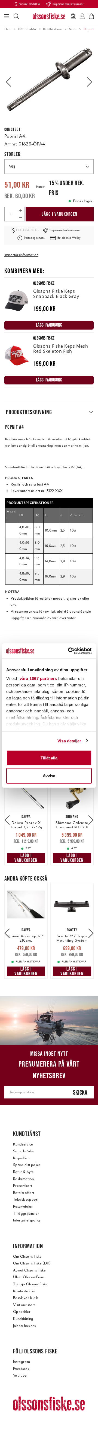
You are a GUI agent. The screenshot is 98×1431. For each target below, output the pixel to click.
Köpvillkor (21, 1158)
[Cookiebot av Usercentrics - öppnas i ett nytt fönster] (69, 650)
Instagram (21, 1361)
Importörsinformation (21, 255)
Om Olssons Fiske (27, 1256)
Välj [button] (12, 166)
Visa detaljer (69, 740)
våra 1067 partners (38, 678)
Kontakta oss (24, 1291)
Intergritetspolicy (27, 1220)
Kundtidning (23, 1318)
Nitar (73, 29)
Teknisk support (26, 1199)
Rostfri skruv (52, 29)
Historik (40, 186)
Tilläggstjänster (26, 1213)
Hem (7, 29)
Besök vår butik (25, 1298)
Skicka (80, 1092)
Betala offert (23, 1192)
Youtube (20, 1375)
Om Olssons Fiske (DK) (32, 1263)
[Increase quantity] (20, 210)
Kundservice (23, 1144)
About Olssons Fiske (29, 1270)
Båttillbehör (27, 29)
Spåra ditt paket (26, 1165)
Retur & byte (23, 1172)
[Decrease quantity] (20, 217)
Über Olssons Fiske (28, 1277)
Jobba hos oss (24, 1325)
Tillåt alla (49, 758)
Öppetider (21, 1311)
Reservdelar (23, 1206)
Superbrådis (23, 1151)
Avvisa (49, 775)
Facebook (21, 1368)
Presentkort (22, 1185)
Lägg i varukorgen (60, 214)
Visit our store (24, 1305)
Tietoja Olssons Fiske (30, 1284)
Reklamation (23, 1179)
